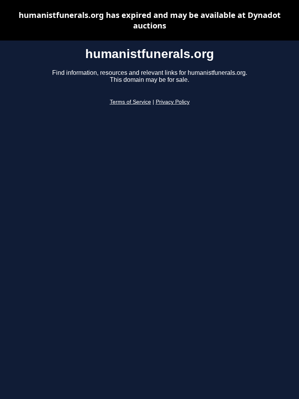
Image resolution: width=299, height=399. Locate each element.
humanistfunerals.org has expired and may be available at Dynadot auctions (150, 20)
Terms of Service (130, 102)
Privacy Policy (173, 102)
